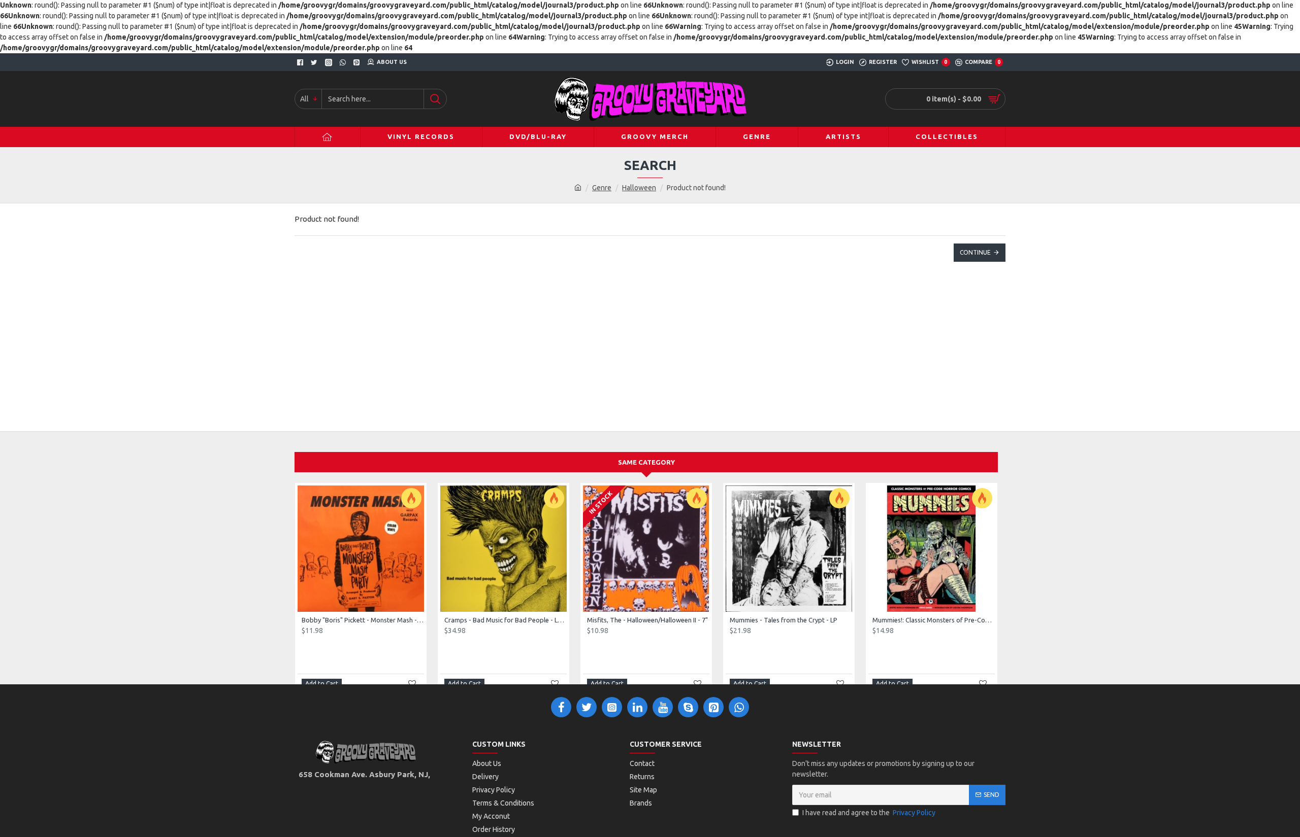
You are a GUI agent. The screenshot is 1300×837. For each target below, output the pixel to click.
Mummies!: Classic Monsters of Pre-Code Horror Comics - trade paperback (933, 619)
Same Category (646, 462)
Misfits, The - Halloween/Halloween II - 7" (647, 619)
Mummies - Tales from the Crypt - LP (783, 619)
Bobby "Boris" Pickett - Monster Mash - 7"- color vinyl (363, 619)
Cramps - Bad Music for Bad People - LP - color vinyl (505, 619)
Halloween (639, 188)
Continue (975, 252)
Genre (601, 188)
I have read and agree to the (868, 813)
